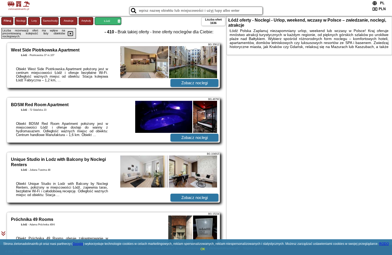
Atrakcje (69, 20)
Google (78, 244)
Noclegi (20, 20)
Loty (34, 20)
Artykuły (86, 20)
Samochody (50, 20)
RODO (384, 244)
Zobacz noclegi (194, 83)
